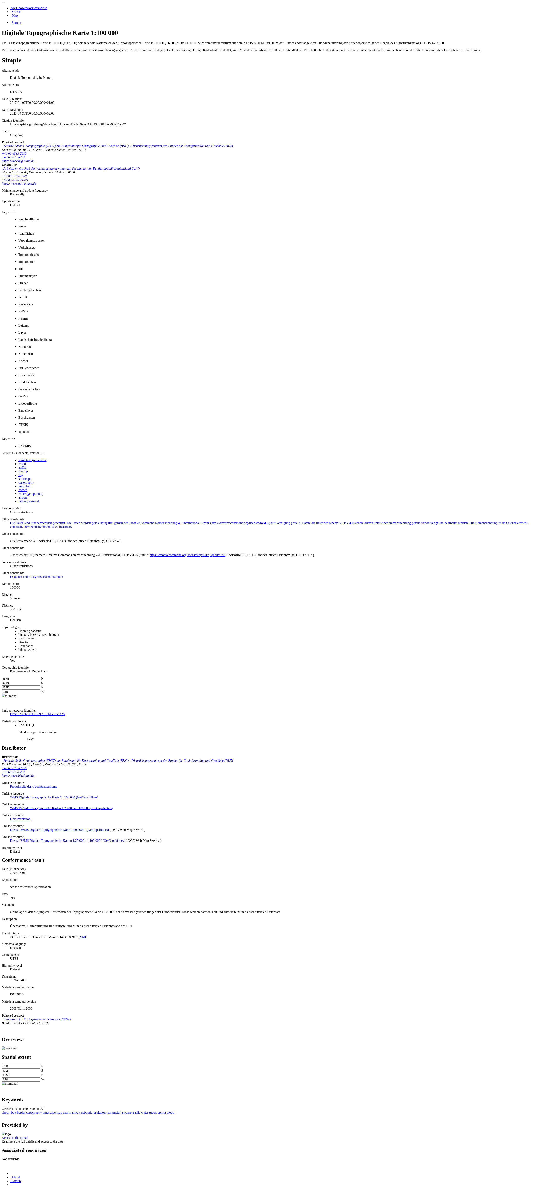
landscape (24, 479)
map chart (24, 486)
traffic (22, 467)
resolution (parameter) (32, 460)
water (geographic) (30, 494)
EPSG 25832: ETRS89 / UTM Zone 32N (37, 714)
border (22, 490)
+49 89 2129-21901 (15, 179)
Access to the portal (15, 1137)
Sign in (16, 22)
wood (22, 464)
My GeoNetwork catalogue (28, 8)
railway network (29, 501)
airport (22, 497)
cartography (26, 482)
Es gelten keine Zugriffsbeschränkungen (36, 576)
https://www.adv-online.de (19, 183)
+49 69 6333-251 (13, 157)
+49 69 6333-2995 (14, 153)
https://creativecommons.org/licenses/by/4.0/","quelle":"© (187, 555)
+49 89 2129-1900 (14, 176)
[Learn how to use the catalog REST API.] (10, 1184)
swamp (23, 471)
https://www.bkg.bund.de (18, 161)
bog (20, 475)
